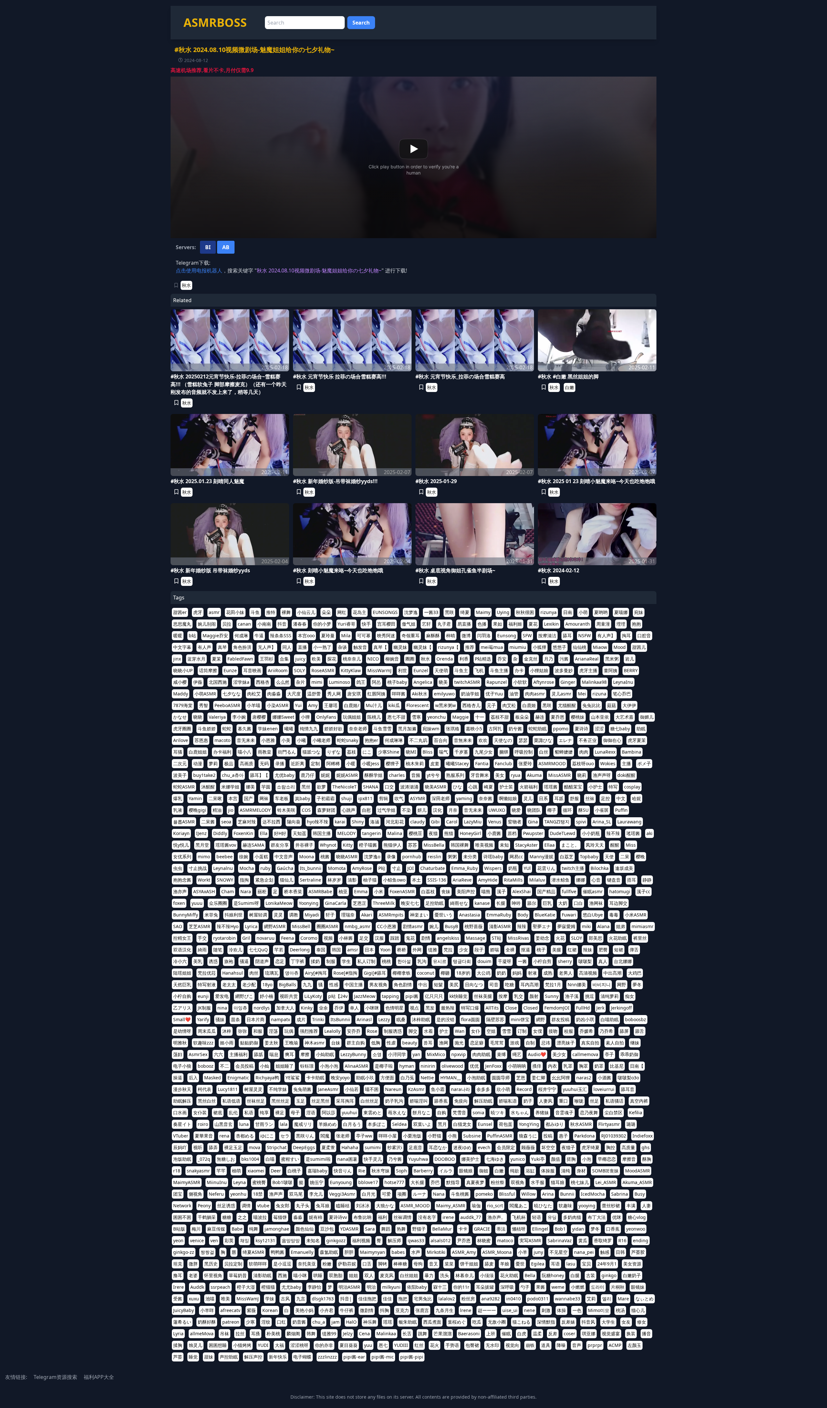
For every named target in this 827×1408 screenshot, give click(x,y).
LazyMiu (473, 822)
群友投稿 (560, 1019)
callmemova (585, 1054)
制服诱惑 (393, 1031)
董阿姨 (610, 670)
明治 (371, 1287)
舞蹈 (385, 1229)
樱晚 (640, 856)
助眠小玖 (365, 1078)
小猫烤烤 (242, 1345)
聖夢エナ (542, 926)
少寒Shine (388, 752)
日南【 (637, 1066)
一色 (576, 1310)
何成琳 (241, 635)
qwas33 (416, 1240)
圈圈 (409, 659)
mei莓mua (492, 647)
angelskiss (448, 938)
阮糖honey (553, 1275)
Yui (298, 705)
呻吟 (516, 903)
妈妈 (516, 973)
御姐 (483, 1171)
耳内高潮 (529, 984)
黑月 (442, 1124)
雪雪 (506, 1031)
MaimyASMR (186, 1182)
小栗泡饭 (412, 1136)
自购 (441, 1112)
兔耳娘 (323, 1205)
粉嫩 (326, 1264)
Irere (178, 1287)
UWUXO (496, 810)
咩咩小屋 (388, 1136)
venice (197, 1240)
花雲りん (546, 868)
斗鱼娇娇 (207, 728)
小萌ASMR (205, 694)
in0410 (513, 1299)
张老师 (343, 1136)
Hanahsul (232, 973)
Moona (306, 856)
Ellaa (549, 845)
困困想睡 (218, 1345)
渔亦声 (180, 891)
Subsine (472, 1136)
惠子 (563, 1136)
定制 (315, 763)
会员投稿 (245, 1066)
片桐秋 (617, 1287)
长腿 (500, 903)
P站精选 (483, 659)
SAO (177, 926)
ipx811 (365, 798)
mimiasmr (643, 926)
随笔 (217, 950)
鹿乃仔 (307, 775)
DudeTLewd (562, 833)
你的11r (461, 1287)
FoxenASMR (402, 891)
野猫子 (419, 1229)
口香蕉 (613, 1229)
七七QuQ (258, 950)
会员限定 (506, 1147)
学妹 (269, 1299)
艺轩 (426, 624)
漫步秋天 (182, 1089)
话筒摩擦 (208, 670)
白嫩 (569, 387)
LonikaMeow (279, 903)
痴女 (629, 996)
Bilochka (600, 868)
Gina (533, 822)
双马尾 (296, 1194)
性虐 (391, 1043)
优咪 (616, 1217)
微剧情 (366, 1310)
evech (484, 1147)
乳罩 (567, 1066)
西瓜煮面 (432, 1322)
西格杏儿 (471, 705)
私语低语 (231, 1101)
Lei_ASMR (605, 1182)
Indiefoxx (643, 1136)
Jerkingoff (621, 1008)
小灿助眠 (325, 1054)
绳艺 (516, 1054)
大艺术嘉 (624, 717)
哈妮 (636, 798)
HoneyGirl (470, 833)
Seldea (399, 1124)
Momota (337, 868)
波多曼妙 (564, 670)
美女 (499, 775)
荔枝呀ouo (583, 763)
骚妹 (220, 1019)
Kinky (306, 1008)
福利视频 (361, 1240)
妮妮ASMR (347, 775)
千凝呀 (504, 961)
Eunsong (506, 635)
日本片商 (255, 1019)
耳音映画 (252, 670)
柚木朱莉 (415, 763)
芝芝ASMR (199, 926)
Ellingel (540, 1229)
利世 (402, 670)
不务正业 (588, 740)
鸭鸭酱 (277, 1252)
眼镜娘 (466, 1171)
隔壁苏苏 (495, 1019)
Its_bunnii (310, 868)
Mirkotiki (436, 1252)
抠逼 (525, 950)
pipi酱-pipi (411, 1357)
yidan (578, 1229)
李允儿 (316, 1194)
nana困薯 (347, 1159)
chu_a (318, 1322)
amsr (352, 950)
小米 (378, 891)
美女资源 (632, 1264)
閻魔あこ (518, 1205)
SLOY (576, 938)
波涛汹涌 (409, 787)
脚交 (412, 1031)
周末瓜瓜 (207, 1031)
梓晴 (450, 635)
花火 (434, 1345)
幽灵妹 (400, 647)
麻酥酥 (433, 635)
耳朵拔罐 (485, 1287)
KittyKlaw (351, 670)
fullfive (569, 891)
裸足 (279, 1112)
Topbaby (589, 856)
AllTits (492, 1008)
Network (182, 1205)
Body (523, 915)
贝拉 (226, 624)
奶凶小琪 (585, 1019)
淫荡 (273, 1031)
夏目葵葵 (349, 1345)
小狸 (305, 717)
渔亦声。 (496, 1217)
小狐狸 (539, 647)
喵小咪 (300, 1275)
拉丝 (240, 1333)
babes (398, 1252)
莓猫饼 (280, 1217)
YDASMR (349, 1229)
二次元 (180, 763)
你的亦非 (324, 1345)
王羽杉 (266, 659)
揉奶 (315, 961)
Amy (313, 705)
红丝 (419, 1345)
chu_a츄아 (233, 775)
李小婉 (239, 717)
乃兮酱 (395, 1159)
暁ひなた (543, 1205)
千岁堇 (461, 752)
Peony (204, 1205)
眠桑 (400, 1019)
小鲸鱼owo (394, 880)
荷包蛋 (505, 1124)
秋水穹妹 (381, 1171)
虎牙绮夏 (590, 1147)
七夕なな (232, 694)
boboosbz (635, 1019)
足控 (605, 798)
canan (244, 624)
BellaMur (442, 1229)
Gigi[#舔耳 (375, 973)
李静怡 (314, 1287)
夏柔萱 (328, 1147)
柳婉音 (392, 659)
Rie (361, 1171)
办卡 (519, 670)
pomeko (484, 1194)
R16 (622, 1240)
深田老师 (441, 798)
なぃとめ (644, 1299)
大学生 (608, 1322)
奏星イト (182, 1124)
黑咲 (449, 612)
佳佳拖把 (367, 1299)
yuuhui (349, 1112)
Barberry (423, 1171)
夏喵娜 (621, 612)
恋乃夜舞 (589, 1112)
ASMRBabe (320, 891)
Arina (548, 1194)
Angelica (423, 682)
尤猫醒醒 (567, 705)
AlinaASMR (356, 1066)
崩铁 (530, 1345)
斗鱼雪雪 (382, 728)
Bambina (631, 752)
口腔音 (644, 635)
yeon (178, 1240)
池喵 (210, 1299)
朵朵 (326, 612)
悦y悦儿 (181, 845)
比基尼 (616, 1066)
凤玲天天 (595, 845)
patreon (230, 1322)
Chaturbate (432, 868)
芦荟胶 (638, 1252)
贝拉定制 (233, 1264)
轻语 (536, 1217)
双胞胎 (335, 1275)
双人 (368, 1275)
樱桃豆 (415, 833)
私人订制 (366, 961)
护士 (443, 1031)
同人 (286, 647)
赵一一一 (487, 1310)
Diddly (220, 833)
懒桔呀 (519, 1229)
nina (222, 1008)
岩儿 (629, 659)
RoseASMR (322, 670)
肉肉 (583, 752)
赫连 (539, 717)
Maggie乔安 (215, 635)
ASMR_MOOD (415, 1205)
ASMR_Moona (497, 1252)
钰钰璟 (307, 1066)
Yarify (203, 1019)
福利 (382, 1217)
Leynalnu (223, 868)
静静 (647, 880)
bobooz (206, 1066)
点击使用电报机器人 (199, 270)
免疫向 (461, 1101)
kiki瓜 (394, 705)
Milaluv (537, 880)
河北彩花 (395, 822)
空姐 (491, 1031)
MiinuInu (217, 1182)
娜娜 (580, 880)
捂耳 (631, 880)
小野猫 (434, 1136)
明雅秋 (180, 1043)
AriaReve (462, 880)
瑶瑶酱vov (225, 845)
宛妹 (638, 612)
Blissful (507, 1194)
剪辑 (383, 798)
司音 (493, 984)
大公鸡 (483, 973)
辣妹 (587, 950)
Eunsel (485, 1124)
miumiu (517, 647)
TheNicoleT (344, 787)
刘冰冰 (363, 1205)
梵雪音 (459, 1112)
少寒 (250, 1322)
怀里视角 (213, 1275)
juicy (300, 659)
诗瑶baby (493, 856)
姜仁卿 (538, 1078)
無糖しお (226, 1159)
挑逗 (589, 996)
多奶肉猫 (572, 1217)
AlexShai (521, 891)
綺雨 (202, 950)
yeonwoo (635, 1229)
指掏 (244, 880)
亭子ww (364, 1136)
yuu (368, 1345)
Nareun (393, 1089)
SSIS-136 (436, 880)
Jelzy (347, 1333)
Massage (475, 938)
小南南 (264, 624)
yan (416, 1054)
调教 (293, 915)
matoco (505, 1240)
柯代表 (204, 1089)
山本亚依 (600, 717)
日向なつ (474, 984)
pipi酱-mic (383, 1357)
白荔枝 (428, 891)
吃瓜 (476, 1322)
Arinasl (364, 1019)
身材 (581, 1171)
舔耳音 (627, 1089)
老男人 (565, 973)
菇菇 (611, 705)
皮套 (434, 763)
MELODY (346, 833)
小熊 (452, 1136)
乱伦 (233, 1112)
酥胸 (646, 1159)
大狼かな (385, 1205)
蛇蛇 (226, 728)
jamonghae (277, 1229)
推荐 (469, 647)
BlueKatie (545, 915)
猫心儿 (638, 1310)
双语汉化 (182, 950)
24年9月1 (607, 1264)
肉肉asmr (535, 694)
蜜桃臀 (259, 1182)
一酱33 (431, 612)
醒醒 (614, 845)
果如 (497, 624)
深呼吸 (507, 1287)
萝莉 (213, 763)
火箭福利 (528, 787)
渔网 (443, 1043)
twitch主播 (573, 868)
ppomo (560, 728)
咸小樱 (180, 682)
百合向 (440, 740)
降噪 (561, 1345)
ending (640, 1240)
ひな (457, 787)
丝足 (594, 1101)
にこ (367, 752)
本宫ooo (306, 635)
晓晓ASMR (347, 856)
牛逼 (259, 635)
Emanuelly (302, 1252)
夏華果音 (204, 1136)
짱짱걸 (207, 1252)
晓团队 (534, 810)
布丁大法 (597, 1217)
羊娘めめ (328, 1124)
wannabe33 (567, 1299)
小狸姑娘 (539, 670)
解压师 (394, 1240)
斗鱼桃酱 (460, 1194)
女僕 (537, 1031)
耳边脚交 (618, 903)
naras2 (583, 1078)
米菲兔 (211, 915)
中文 (620, 798)
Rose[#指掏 (345, 973)
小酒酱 (604, 1078)
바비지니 (601, 984)
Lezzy (384, 1019)
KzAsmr (416, 1089)
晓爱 (516, 810)
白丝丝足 (370, 1101)
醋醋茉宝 (573, 787)
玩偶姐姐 (352, 717)
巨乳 (547, 903)
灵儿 (527, 798)
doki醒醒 (626, 775)
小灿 (264, 1066)
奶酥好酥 (207, 1322)
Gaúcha (285, 868)
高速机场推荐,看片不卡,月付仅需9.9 (212, 70)
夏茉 (216, 659)
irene (448, 1217)
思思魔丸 (182, 624)
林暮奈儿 (464, 1275)
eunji (203, 996)
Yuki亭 (538, 1159)
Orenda (444, 659)
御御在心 (612, 740)
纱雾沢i (394, 1147)
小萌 (583, 612)
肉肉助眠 (481, 1054)
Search (361, 22)
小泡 (586, 1159)
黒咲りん (305, 1136)
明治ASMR (349, 1287)
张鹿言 (422, 1310)
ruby (265, 868)
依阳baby (417, 1287)
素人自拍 (615, 1043)
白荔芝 (566, 856)
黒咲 (546, 705)
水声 (415, 1252)
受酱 (177, 1299)
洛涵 (374, 822)
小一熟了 (322, 647)
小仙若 (352, 1089)
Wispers (493, 868)
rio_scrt (495, 1205)
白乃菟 (407, 1078)
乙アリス (182, 1008)
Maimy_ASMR (450, 1205)
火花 (560, 938)
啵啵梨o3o (628, 1078)
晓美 (443, 682)
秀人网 (334, 694)
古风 (285, 1299)
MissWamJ (247, 1299)
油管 (513, 694)
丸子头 (302, 1205)
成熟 (547, 973)
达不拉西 (271, 822)
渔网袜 (596, 903)
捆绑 (503, 752)
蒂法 (501, 1229)
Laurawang (629, 822)
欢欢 (482, 740)
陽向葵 (293, 822)
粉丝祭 (497, 1182)
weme (557, 1287)
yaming (464, 798)
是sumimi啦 (318, 1159)
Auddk (197, 1287)
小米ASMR (635, 915)
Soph (401, 1171)
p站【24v (338, 996)
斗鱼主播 (499, 670)
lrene (465, 1310)
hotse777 (394, 1182)
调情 (246, 1205)
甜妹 (208, 1357)
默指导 (453, 1182)
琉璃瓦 (271, 973)
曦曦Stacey (457, 763)
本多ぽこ (377, 1124)
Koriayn (181, 833)
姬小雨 (227, 1043)
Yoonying (309, 903)
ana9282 (490, 1299)
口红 (281, 1322)
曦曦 (288, 728)
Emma (361, 891)
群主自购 (356, 1043)
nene (529, 1310)
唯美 (225, 1299)
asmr (214, 612)
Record (524, 1089)
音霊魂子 (564, 1112)
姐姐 (353, 1275)
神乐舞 (370, 1322)
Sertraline (310, 880)
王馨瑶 (331, 705)
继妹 (634, 1043)
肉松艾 (254, 694)
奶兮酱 (515, 728)
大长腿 (417, 1182)
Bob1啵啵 (282, 1182)
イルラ (446, 1171)
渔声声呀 (602, 775)
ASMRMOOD (552, 763)
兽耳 (428, 1043)
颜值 (555, 1159)
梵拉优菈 (207, 973)
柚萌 (236, 1171)
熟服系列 (455, 775)
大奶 (562, 903)
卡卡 (462, 1229)
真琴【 (380, 647)
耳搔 (255, 1333)
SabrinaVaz (560, 1240)
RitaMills (513, 880)
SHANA (370, 787)
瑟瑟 (523, 740)
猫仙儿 (286, 880)
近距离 (297, 763)
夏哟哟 (601, 612)
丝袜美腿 (483, 996)
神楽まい (419, 915)
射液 (532, 973)
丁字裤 (297, 961)
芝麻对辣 (247, 822)
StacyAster (526, 845)
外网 (417, 950)
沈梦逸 (411, 612)
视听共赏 (289, 996)
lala (284, 1124)
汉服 (379, 938)
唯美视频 (484, 845)
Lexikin (551, 624)
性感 (333, 984)
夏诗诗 (581, 728)
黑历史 (211, 1264)
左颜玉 (634, 1345)
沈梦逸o (372, 856)
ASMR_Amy (464, 1252)
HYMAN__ (450, 1078)
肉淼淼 (274, 694)
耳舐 (558, 798)
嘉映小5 (474, 728)
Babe (237, 1229)
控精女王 (182, 938)
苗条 (235, 1019)
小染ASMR (277, 705)
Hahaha (349, 1147)
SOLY (299, 670)
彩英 (229, 1240)
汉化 (437, 810)
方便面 (387, 1078)
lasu (570, 1264)
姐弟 (620, 926)
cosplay (632, 787)
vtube (263, 1205)
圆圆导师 (501, 1078)
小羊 (522, 1252)
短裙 (618, 950)
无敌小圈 (497, 1322)
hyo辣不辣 (317, 822)
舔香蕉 (441, 1101)
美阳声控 (466, 891)
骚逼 (244, 961)
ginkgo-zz (183, 1252)
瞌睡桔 (343, 1205)
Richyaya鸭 (267, 1078)
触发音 (360, 647)
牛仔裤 (346, 1310)
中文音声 (284, 856)
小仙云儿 (306, 612)
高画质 (246, 763)
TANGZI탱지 (557, 822)
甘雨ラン (264, 1124)
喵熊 (485, 891)
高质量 (628, 1147)
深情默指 (546, 1322)
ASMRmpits (391, 915)
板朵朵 (522, 717)
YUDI (263, 1345)
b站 (192, 635)
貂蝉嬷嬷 (564, 752)
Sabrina (619, 1194)
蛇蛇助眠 (538, 728)
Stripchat (277, 1147)
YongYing (529, 1124)
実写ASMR (530, 1240)
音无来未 (246, 740)
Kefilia (635, 1112)
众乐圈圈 (218, 903)
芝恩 (520, 1078)
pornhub (411, 856)
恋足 (279, 961)
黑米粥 (612, 659)
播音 (646, 1333)
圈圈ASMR (327, 926)
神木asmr (315, 1043)
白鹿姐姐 (198, 752)
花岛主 (359, 612)
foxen (179, 903)
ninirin (428, 1066)
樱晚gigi (197, 810)
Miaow (600, 647)
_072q (204, 1159)
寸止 (396, 868)
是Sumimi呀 (246, 903)
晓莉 (581, 775)
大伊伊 (629, 705)
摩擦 (304, 1054)
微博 (466, 635)
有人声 (204, 647)
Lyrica (251, 926)
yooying (587, 1205)
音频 (415, 775)
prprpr (595, 1345)
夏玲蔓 (328, 635)
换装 (630, 1333)
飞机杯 (519, 1217)
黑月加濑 (407, 728)
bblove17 (368, 1182)
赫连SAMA (253, 845)
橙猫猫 (268, 1287)
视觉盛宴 (611, 1333)
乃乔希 (606, 1031)
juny (538, 1252)
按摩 (503, 996)
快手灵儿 (373, 1159)
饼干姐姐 (469, 1264)
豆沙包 (327, 1229)
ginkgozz (336, 1240)
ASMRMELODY (255, 810)
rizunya (548, 612)
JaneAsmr (328, 1089)
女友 (626, 1322)
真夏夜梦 (475, 1182)
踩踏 (394, 938)
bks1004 (250, 1159)
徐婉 (243, 856)
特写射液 (207, 984)
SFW (527, 635)
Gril (246, 938)
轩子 (330, 915)
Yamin (195, 798)
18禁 (258, 1194)
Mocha (246, 868)
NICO (373, 659)
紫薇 (251, 1310)
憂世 (520, 1264)
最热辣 (448, 1008)
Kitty (347, 845)
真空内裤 (639, 1101)
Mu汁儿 (374, 705)
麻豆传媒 (216, 1229)
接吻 (553, 1031)
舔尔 (531, 903)
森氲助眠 (329, 1252)
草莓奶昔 (238, 1275)
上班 (490, 1333)
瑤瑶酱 (633, 833)
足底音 (415, 1147)
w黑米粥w (445, 705)
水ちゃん (520, 1112)
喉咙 (578, 1101)
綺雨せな (459, 903)
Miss (631, 845)
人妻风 (545, 1101)
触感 (604, 1252)
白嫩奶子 (632, 1275)
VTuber (180, 1136)
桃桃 (386, 961)
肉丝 (253, 973)
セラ (284, 1136)
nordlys (262, 1008)
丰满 (630, 1205)
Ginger (567, 682)
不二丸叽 (418, 740)
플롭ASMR (184, 822)
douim (484, 961)
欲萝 (321, 787)
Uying (503, 612)
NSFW (584, 635)
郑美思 (595, 938)
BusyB (451, 926)
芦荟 (177, 1357)
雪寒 (416, 717)
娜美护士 (470, 1159)
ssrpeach (220, 1287)
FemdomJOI (557, 1008)
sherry (565, 961)
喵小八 (244, 752)
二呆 (624, 856)
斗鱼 (255, 612)
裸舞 (286, 612)
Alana (603, 926)
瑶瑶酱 (551, 787)
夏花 (533, 624)
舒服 (574, 798)
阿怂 (376, 682)
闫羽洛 (484, 635)
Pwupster (533, 833)
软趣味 (565, 1205)
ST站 (496, 938)
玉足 (300, 1101)
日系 (543, 798)
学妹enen (268, 728)
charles (397, 775)
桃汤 (620, 1310)
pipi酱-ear (354, 1357)
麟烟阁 (293, 1333)
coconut (425, 973)
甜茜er (180, 612)
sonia (478, 1112)
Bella (530, 1275)
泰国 (320, 950)
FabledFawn (240, 659)
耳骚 (177, 752)
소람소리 (286, 787)
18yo (267, 984)
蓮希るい (182, 1322)
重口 (563, 1101)
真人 (602, 961)
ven (214, 1240)
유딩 (552, 1217)
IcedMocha (593, 1194)
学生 (346, 961)
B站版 (179, 1229)
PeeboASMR (227, 705)
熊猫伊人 (392, 845)
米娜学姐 (230, 787)
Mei (582, 694)
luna (244, 1124)
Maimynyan (372, 1252)
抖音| (346, 1299)
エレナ (565, 740)
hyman (406, 1066)
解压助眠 (483, 1101)
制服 (330, 961)
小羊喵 (253, 705)
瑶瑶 (387, 1322)
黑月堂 (202, 845)
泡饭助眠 (182, 1159)
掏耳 (626, 635)
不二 (224, 1066)
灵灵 (278, 915)
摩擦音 (629, 1159)
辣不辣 (613, 833)
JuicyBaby (183, 1310)
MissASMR (559, 775)
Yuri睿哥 (346, 624)
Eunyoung (341, 1182)
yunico (517, 1159)
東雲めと (372, 1112)
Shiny (358, 822)
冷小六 (180, 961)
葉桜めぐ (457, 1322)
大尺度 (294, 694)
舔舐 (258, 1054)
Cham (227, 891)
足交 (363, 938)
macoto (222, 740)
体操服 (548, 1171)
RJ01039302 (613, 1136)
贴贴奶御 (249, 1043)
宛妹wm (431, 728)
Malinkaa (386, 1333)
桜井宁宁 (547, 1089)
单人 (354, 1008)
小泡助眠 (476, 1078)
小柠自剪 (542, 961)
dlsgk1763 (323, 1299)
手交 (202, 938)
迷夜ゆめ (462, 1147)
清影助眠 (262, 1275)
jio (230, 810)
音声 (576, 1345)
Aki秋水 (419, 694)
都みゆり (555, 1124)
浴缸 (530, 1171)
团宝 (177, 1194)
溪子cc (643, 891)
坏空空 (548, 1147)
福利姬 (515, 624)
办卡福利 (222, 752)
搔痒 (536, 1066)
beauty (409, 1043)
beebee (224, 856)
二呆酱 (208, 822)
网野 (621, 984)
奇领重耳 (411, 635)
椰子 (551, 810)
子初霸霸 (326, 798)
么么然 (282, 682)
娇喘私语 (508, 1101)
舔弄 (213, 1147)
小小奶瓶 (591, 833)
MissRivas (518, 938)
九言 (300, 1299)
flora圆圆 (470, 1019)
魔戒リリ (303, 1124)
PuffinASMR (499, 1136)
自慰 (366, 810)
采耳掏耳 (345, 1101)
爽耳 (289, 1054)
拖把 (402, 1299)
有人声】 (606, 635)
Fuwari (569, 915)
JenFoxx (493, 1066)
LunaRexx (605, 752)
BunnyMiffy (185, 915)
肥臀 (603, 950)
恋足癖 (477, 1043)
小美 (285, 740)
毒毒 (613, 915)
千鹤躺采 (207, 1217)
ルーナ (419, 1194)
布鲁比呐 (362, 1217)
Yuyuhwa (418, 1159)
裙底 (217, 1112)
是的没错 (445, 1019)
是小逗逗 (282, 1264)
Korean (270, 1310)
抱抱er (371, 740)
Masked (212, 1078)
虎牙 (197, 612)
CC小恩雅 (386, 926)
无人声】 (267, 647)
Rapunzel (497, 682)
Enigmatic (238, 1078)
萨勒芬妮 (347, 1264)
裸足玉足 (233, 1147)
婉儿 (433, 926)
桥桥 (401, 950)
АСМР (615, 1345)
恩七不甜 (396, 717)
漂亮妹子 (566, 1043)
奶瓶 (512, 868)
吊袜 (224, 1333)
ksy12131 (265, 1240)
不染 (406, 810)
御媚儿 (647, 717)
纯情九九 (309, 728)
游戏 (514, 1043)
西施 (282, 1275)
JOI (410, 868)
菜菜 (449, 1264)
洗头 (444, 1275)
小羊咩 (207, 1310)
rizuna (599, 694)
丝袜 (589, 798)
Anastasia (469, 915)
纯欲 (514, 1171)
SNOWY (225, 880)
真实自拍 (590, 1043)
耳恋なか (438, 1147)
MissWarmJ (379, 670)
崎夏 (488, 787)
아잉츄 (240, 1008)
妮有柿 (315, 1217)
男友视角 (378, 984)
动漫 (197, 763)
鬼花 (410, 938)
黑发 (429, 1008)
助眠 (640, 728)
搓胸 (571, 1159)
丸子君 (444, 624)
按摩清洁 (547, 635)
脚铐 (382, 1264)
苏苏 (412, 845)
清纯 (565, 1171)
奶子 (527, 1101)
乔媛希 (586, 1031)
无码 (264, 763)
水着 (428, 1031)
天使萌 (441, 670)
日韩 (620, 1252)
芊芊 (220, 1171)
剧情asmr (413, 926)
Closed (530, 1008)
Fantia (481, 763)
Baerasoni (469, 1333)
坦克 (177, 1264)
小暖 (350, 763)
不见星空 (559, 1252)
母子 (295, 1112)
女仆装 (200, 1112)
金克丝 (531, 659)
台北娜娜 (623, 961)
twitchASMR (467, 682)
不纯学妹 (278, 1089)
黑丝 (305, 787)
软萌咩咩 (258, 1264)
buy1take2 (204, 775)
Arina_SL (601, 822)
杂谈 (342, 647)
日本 (369, 950)
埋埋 (620, 624)
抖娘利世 (234, 915)
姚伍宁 (316, 1182)
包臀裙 (472, 1345)
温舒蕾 (314, 694)
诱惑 (213, 961)
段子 (479, 950)
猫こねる (521, 1322)
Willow (528, 1194)
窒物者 (514, 822)
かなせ (180, 717)
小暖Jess (370, 763)
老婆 (193, 1275)
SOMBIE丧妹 (605, 1171)
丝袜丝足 (256, 1101)
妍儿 (421, 810)
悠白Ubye (593, 915)
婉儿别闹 (207, 624)
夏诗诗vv (338, 1217)
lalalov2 (446, 1299)
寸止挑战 (198, 868)
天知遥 (299, 833)
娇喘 (494, 950)
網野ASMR (275, 926)
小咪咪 (372, 1008)
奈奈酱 (485, 798)
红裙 (572, 950)
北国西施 (218, 682)
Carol (451, 822)
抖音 (282, 624)
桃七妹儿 (580, 1182)
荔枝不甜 (500, 717)
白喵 (270, 1159)
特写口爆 (470, 1008)
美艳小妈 (304, 1310)
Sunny (552, 996)
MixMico (436, 1054)
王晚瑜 (291, 1043)
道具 (545, 1345)
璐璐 (630, 1124)
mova (254, 1147)
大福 (279, 1345)
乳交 (518, 996)
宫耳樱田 (386, 624)
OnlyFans (326, 717)
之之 (242, 1217)
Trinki (318, 1019)
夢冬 (637, 984)
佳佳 (387, 1299)
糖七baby (620, 728)
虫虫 (177, 868)
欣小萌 (503, 1089)
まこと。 (570, 845)
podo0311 (538, 1299)
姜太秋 (271, 1043)
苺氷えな (397, 1112)
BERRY (631, 670)
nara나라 (460, 1089)
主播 (626, 763)
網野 (540, 1019)
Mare (623, 1299)
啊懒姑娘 (508, 798)
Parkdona (584, 1136)
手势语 (452, 1345)
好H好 (280, 833)
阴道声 (262, 961)
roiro (203, 1124)
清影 (352, 880)
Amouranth (577, 624)
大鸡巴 (635, 973)
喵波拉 (260, 1217)
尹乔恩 (464, 1240)
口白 (578, 903)
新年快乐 (278, 1357)
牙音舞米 (480, 775)
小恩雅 (268, 740)
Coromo (308, 938)
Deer (276, 1171)
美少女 (559, 1054)
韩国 (336, 950)
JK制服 (204, 1008)
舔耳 (567, 635)
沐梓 (226, 1031)
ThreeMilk (383, 903)
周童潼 (603, 624)
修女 (641, 1322)
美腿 (556, 950)
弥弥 (242, 1031)
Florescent (417, 705)
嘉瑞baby (317, 1171)
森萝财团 (326, 810)
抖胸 (384, 1310)
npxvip (458, 1054)
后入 (193, 1078)
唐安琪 (354, 694)
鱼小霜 (438, 1089)
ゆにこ (267, 1136)
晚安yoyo (340, 1078)
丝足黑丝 (320, 1101)
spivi (581, 822)
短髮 (438, 984)
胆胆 (348, 1252)
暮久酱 (244, 728)
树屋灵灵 (253, 1089)
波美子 (180, 775)
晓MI (411, 752)
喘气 (443, 752)
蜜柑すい (290, 1159)
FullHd (583, 1008)
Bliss (428, 752)
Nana (439, 1194)
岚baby (302, 798)
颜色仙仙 (305, 1229)
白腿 (575, 1275)
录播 (279, 763)
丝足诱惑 (226, 1205)
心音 (596, 880)
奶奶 (501, 973)
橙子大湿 (246, 1287)
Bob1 (560, 1229)
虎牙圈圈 (182, 728)
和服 (257, 1031)
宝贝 (586, 1264)
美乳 (197, 961)
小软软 (520, 682)
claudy (417, 822)
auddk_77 (470, 1217)
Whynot (328, 845)
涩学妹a (241, 682)
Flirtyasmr (609, 1124)
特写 (613, 787)
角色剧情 (403, 984)
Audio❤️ (537, 1054)
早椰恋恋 (607, 1159)
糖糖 (226, 1217)
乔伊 (338, 1008)
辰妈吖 (180, 1147)
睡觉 (193, 1357)
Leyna (239, 1182)
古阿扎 (495, 728)
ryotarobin (224, 938)
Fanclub (503, 763)
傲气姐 (408, 624)
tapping (390, 996)
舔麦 (489, 1264)
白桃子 (294, 1171)
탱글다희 (462, 961)
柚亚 (343, 891)
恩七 (383, 1345)
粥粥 (452, 856)
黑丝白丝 (207, 1101)
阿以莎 (328, 1112)
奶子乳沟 (394, 1101)
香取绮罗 (603, 1240)
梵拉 (448, 950)
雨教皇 (264, 752)
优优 (474, 1066)
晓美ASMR (435, 787)
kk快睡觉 (458, 996)
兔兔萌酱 (302, 1089)
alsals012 (441, 1240)
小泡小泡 (329, 1066)
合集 (284, 659)
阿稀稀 (333, 763)
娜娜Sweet (283, 717)
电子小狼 (182, 1066)
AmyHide (487, 880)
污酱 (564, 659)
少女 (463, 950)
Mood (619, 647)
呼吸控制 (524, 752)
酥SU (583, 810)
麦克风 (386, 1275)
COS (306, 810)
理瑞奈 (348, 915)
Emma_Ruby (464, 868)
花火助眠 (509, 1275)
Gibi (435, 822)
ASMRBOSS (215, 22)
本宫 (232, 798)
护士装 (506, 787)
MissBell (301, 926)
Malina (394, 833)
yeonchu (436, 717)
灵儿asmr (561, 694)
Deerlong (300, 950)
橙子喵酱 (368, 845)
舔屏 (624, 1031)
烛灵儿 (195, 1345)
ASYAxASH (204, 891)
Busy (639, 1194)
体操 (561, 1310)
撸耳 (177, 1275)
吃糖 (509, 984)
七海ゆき (495, 1159)
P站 (381, 868)
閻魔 (325, 1136)
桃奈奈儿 (352, 659)
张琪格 (452, 728)
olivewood (452, 1066)
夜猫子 (568, 1147)
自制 (530, 1043)
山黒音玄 (224, 1124)
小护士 (595, 787)
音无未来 (473, 810)
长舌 (407, 1333)
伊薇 (197, 682)
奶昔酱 (299, 1322)
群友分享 (280, 845)
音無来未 (463, 740)
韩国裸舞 (460, 845)
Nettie (427, 1078)
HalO (351, 1322)
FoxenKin (243, 833)
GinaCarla (335, 903)
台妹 (335, 1043)
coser (569, 1333)
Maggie (460, 717)
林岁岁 (334, 880)
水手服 (537, 1182)
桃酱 (325, 856)
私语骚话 (614, 1101)
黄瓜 (582, 1240)
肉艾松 (509, 705)
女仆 (475, 1031)
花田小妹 (235, 612)
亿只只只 (434, 996)
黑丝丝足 (280, 1101)
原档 (512, 833)
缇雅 (432, 950)
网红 (341, 612)
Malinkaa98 (594, 682)
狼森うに (528, 1136)
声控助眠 (229, 1357)
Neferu (216, 1194)
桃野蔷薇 (474, 926)
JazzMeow (364, 996)
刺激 (545, 1310)
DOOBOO (444, 1159)
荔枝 (351, 752)
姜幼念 (542, 938)
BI (208, 247)
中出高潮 (612, 973)
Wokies (607, 763)
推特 (270, 612)
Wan (460, 1031)
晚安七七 (410, 903)
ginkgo (609, 1275)
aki (649, 833)
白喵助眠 (610, 1019)
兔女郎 (282, 1205)
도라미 (597, 1287)
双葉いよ (422, 1124)
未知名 (313, 1240)
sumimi (373, 1147)
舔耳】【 (259, 775)
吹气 (398, 798)
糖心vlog (637, 1217)
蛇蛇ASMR (184, 787)
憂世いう (443, 915)
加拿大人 (285, 1008)
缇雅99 (329, 1333)
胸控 (610, 1147)
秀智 (203, 705)
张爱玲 (525, 763)
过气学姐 (386, 810)
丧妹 (445, 891)
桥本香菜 (293, 891)
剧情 (425, 938)
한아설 (404, 961)
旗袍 (228, 961)
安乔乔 (354, 1031)
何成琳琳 (394, 740)
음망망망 (291, 1240)
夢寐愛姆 (566, 926)
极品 (228, 763)
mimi (316, 682)
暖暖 (177, 635)
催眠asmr (593, 891)
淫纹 (265, 1322)
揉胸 (177, 1345)
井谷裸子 (304, 845)
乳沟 (421, 961)
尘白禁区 (613, 1112)
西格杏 (262, 682)
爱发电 (222, 996)
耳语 (555, 1264)
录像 (391, 856)
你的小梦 (322, 624)
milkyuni (391, 1287)
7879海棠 (183, 705)
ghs (646, 1147)
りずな (333, 752)
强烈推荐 (309, 1031)
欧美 (316, 659)
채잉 (244, 1240)
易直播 (464, 624)
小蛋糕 (261, 856)
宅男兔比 (423, 1299)
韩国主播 (322, 833)
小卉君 (326, 1310)
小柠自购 (182, 996)
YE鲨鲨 (293, 1078)
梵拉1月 (553, 984)
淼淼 (297, 1217)
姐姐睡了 (285, 1066)
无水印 (492, 1345)
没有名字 (427, 1217)
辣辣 (521, 926)
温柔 (537, 1333)
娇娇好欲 (333, 728)
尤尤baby (291, 1287)
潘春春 (300, 624)
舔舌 (639, 1031)
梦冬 (595, 1229)
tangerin (371, 833)
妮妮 (325, 775)
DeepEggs (304, 1147)
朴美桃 (273, 1333)
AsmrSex (198, 1054)
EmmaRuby (499, 915)
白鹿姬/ (351, 705)
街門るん (287, 752)
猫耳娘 (557, 1182)
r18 (176, 1171)
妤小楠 (266, 996)
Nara (245, 891)
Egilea (537, 1264)
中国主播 (354, 984)
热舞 (401, 1229)
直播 (302, 647)
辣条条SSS (280, 635)
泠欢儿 (235, 950)
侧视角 (195, 1194)
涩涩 (599, 728)
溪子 (501, 891)
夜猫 (433, 833)
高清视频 (588, 973)
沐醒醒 (208, 787)
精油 (217, 810)
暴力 (429, 1275)
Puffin (621, 810)
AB (225, 247)
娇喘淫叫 (419, 1101)
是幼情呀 (182, 1031)
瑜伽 (476, 1205)
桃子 (541, 950)
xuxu (194, 1299)
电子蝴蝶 (302, 1357)
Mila (346, 635)
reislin (434, 856)
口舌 (367, 1264)
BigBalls (287, 984)
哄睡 (317, 1275)
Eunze (230, 670)
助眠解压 (182, 1101)
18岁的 (463, 973)
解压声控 (253, 1357)
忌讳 (545, 1043)
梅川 (196, 1229)
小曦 (301, 740)
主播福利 (238, 1054)
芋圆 (265, 787)
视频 (328, 938)
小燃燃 (577, 1287)
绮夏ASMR (253, 1252)
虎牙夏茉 (637, 740)
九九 (307, 984)
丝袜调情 (402, 1217)
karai (340, 822)
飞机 (479, 670)
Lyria (178, 1333)
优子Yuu (494, 694)
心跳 (472, 787)
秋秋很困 (525, 612)
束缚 (501, 1054)
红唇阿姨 (376, 694)
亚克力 (402, 1310)
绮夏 (464, 612)
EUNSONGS (385, 612)
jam (335, 1322)
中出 (422, 984)
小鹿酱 (494, 833)
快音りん (343, 1171)
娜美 (250, 787)
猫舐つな (311, 752)
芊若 (278, 950)
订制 (522, 1031)
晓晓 (197, 717)
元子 (491, 705)
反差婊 (568, 1322)
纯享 (264, 1112)
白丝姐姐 (409, 1275)
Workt (204, 880)
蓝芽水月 (196, 659)
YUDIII (401, 1345)
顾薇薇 (528, 1147)
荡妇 (177, 1054)
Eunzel (421, 670)
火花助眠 (618, 938)
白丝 (543, 752)
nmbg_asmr (358, 926)
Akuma (534, 775)
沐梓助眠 (421, 1019)
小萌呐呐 (517, 1066)
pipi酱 (411, 996)
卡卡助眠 (315, 1078)
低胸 (375, 1043)
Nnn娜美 (577, 984)
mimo (204, 856)
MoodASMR (637, 1171)
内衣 (552, 1066)
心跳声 (348, 810)
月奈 (452, 810)
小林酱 (346, 938)
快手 (366, 624)
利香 (463, 659)
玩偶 (288, 1031)
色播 (482, 624)
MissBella (434, 845)
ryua (515, 775)
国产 (248, 798)
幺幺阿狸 (561, 1078)
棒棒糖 (400, 1264)
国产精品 (546, 891)
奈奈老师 (358, 728)
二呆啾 (215, 798)
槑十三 (440, 1287)
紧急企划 (264, 880)
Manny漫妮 (541, 856)
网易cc (516, 856)
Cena (364, 1333)
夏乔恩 (557, 717)
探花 (331, 659)
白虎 (521, 1333)
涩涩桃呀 (299, 1345)
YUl (527, 868)
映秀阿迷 (386, 635)
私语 (248, 1112)
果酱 (540, 1287)
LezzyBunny (353, 1054)
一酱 (522, 961)
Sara (370, 1229)
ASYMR (417, 798)
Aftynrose (543, 682)
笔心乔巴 (622, 694)
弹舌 (634, 950)
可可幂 (364, 635)
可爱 (386, 1194)
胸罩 (583, 1066)
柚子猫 (370, 880)
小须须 (487, 1275)
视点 (414, 1008)
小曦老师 (321, 740)
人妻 (646, 1205)
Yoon (385, 950)
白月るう (352, 1124)
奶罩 (598, 1066)
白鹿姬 (529, 705)
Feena (287, 938)
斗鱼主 (461, 670)
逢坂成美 (624, 868)
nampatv (280, 1019)
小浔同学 (397, 1054)
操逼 (177, 1078)
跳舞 (422, 1333)
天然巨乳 (182, 984)
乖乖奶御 (629, 1054)
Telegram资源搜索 (55, 1377)
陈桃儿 (374, 717)
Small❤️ (182, 1019)
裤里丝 (640, 938)
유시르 (439, 961)
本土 (416, 880)
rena (224, 1136)
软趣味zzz (203, 1043)
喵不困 (372, 1089)
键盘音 (614, 880)
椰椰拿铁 (402, 973)
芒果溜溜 (443, 1333)
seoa (226, 822)
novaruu (265, 938)
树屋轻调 (258, 915)
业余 (323, 1008)
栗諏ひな (543, 740)
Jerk (600, 1008)
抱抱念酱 (182, 880)
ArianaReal (587, 659)
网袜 (263, 798)
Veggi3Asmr (342, 1194)
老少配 (249, 984)
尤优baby (284, 775)
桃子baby (397, 682)
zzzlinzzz (327, 1357)
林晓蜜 (484, 1240)
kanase (482, 903)
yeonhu (238, 1194)
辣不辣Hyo (227, 926)
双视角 (517, 1182)
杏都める (245, 1136)
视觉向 (512, 1345)
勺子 (524, 1287)
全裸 (510, 950)
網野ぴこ (244, 996)
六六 (218, 1054)
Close (511, 1008)
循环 (567, 810)
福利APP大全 (99, 1377)
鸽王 (360, 682)
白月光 (368, 1194)
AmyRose (362, 868)
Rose (372, 1031)
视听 (197, 1147)
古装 (590, 1275)
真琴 (222, 647)
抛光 (459, 1043)
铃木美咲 (286, 810)
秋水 (186, 285)
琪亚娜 (588, 1333)
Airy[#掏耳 (316, 973)
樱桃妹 (577, 717)
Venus (494, 822)
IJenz (201, 833)
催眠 (506, 1333)
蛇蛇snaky (347, 740)
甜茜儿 (639, 647)
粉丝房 (468, 1299)
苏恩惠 (201, 740)
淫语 (310, 1112)
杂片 (300, 682)
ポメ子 (644, 763)
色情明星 (394, 1008)
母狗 (418, 1264)
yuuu (197, 903)
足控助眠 (434, 903)
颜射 (534, 996)
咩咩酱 (398, 694)
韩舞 (311, 1333)
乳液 (177, 810)
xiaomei (255, 1171)
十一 (479, 717)
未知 (504, 845)
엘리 (606, 1299)
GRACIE (482, 1229)
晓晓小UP (183, 670)
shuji (346, 798)
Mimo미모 (598, 1310)
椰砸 (445, 973)
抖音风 (588, 1322)
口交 (389, 787)
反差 (552, 1333)
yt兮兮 (433, 775)
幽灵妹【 (423, 647)
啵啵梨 (585, 961)
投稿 (547, 1136)
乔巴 (435, 1182)
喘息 (273, 1054)
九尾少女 (484, 752)
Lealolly (332, 1031)
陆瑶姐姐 (182, 973)
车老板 (281, 798)
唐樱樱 (259, 717)
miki (586, 926)
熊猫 (448, 833)
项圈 (401, 1194)
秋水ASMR (581, 1124)
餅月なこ (422, 1112)
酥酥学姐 (373, 775)
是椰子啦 (384, 1066)
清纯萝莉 (610, 996)
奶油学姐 (470, 694)
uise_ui (510, 1310)
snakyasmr (198, 1171)
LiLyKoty (313, 996)
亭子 (609, 1054)
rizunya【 (448, 647)
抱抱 (636, 624)
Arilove (180, 740)
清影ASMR (500, 926)
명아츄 (291, 973)
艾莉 (591, 1299)
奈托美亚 (307, 1264)
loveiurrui (603, 1089)
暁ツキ (497, 1112)
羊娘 (504, 1264)
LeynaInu (623, 682)
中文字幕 (182, 647)
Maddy (180, 694)
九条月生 (444, 1310)
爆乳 (177, 798)
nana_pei (584, 1252)
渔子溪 (572, 996)
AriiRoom (278, 670)
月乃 (548, 659)
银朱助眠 (408, 1322)
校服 (568, 1031)
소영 (377, 1054)
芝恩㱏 (359, 903)
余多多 (483, 1089)
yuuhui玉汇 (575, 1089)
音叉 (433, 1264)
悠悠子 (559, 647)
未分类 (470, 856)
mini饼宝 (520, 1019)
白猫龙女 (462, 1124)
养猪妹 (542, 1112)
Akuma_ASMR (637, 1182)
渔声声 (276, 1194)
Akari (366, 915)
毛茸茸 (497, 1043)
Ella (263, 833)
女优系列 (182, 856)
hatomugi (619, 891)
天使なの (503, 740)
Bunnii (567, 1194)
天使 (609, 856)
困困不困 (182, 1217)
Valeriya (217, 717)
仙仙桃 (579, 647)
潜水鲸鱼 (560, 880)
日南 (567, 612)
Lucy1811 (228, 1089)
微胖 (193, 1264)
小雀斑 (602, 810)
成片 (301, 1019)
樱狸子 (392, 763)
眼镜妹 (637, 1287)
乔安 (502, 659)
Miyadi (312, 915)
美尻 (453, 984)
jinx (177, 659)
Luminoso (339, 682)
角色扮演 (242, 647)
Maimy (483, 612)
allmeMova (202, 1333)
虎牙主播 (588, 670)
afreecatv (230, 1310)
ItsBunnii (340, 1019)
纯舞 (253, 1229)
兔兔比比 (591, 705)
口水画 (180, 1112)
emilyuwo (444, 694)
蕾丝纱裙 (611, 1205)
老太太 (229, 984)
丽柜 (262, 891)
